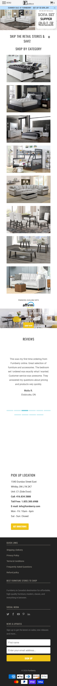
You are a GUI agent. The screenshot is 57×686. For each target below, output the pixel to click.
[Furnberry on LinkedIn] (29, 614)
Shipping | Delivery (15, 550)
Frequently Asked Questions (19, 567)
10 (40, 414)
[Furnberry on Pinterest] (23, 614)
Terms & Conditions (15, 561)
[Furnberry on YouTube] (18, 614)
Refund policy (13, 572)
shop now (28, 325)
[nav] (6, 3)
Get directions (19, 526)
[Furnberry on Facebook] (13, 614)
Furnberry (31, 670)
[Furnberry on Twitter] (8, 614)
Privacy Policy (13, 555)
